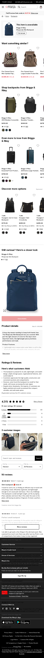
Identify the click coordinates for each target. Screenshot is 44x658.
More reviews (22, 527)
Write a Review (38, 401)
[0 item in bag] (40, 7)
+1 (12, 180)
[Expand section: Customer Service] (22, 544)
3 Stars (4, 417)
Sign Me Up (22, 576)
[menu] (3, 7)
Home (7, 16)
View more (6, 353)
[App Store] (8, 622)
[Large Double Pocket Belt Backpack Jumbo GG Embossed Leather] (30, 57)
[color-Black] (10, 130)
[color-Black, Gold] (3, 232)
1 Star (4, 424)
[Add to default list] (18, 48)
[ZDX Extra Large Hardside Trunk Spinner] (30, 155)
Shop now (34, 13)
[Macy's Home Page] (10, 7)
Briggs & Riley (21, 28)
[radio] (3, 130)
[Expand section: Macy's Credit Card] (22, 550)
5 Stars (4, 410)
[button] (22, 288)
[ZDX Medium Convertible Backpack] (11, 104)
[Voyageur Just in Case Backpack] (10, 204)
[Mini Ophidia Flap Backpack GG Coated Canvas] (11, 57)
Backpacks (14, 16)
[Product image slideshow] (22, 288)
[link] (11, 74)
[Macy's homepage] (2, 16)
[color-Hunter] (3, 130)
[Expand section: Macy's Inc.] (22, 561)
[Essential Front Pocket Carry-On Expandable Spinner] (11, 155)
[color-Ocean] (6, 130)
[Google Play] (23, 622)
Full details (21, 33)
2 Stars (4, 421)
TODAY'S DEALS (7, 2)
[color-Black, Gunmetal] (6, 232)
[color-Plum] (6, 181)
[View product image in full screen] (4, 311)
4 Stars (4, 414)
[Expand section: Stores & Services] (22, 555)
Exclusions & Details (15, 596)
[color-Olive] (10, 181)
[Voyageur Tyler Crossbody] (27, 204)
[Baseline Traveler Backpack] (30, 104)
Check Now (25, 596)
